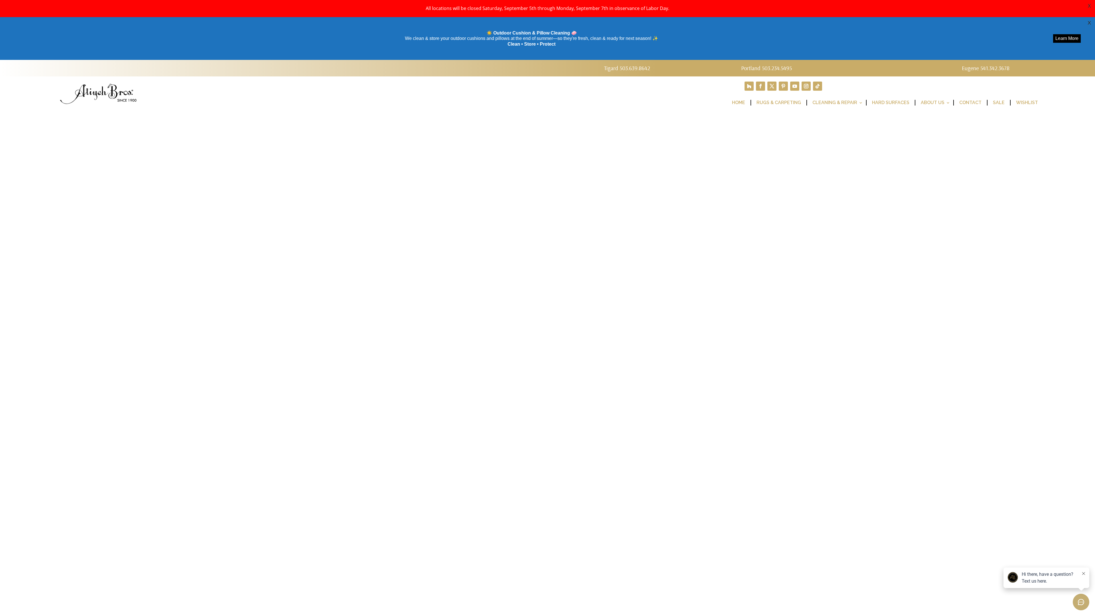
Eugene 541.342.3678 (985, 68)
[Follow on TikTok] (817, 86)
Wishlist (1027, 102)
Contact (970, 102)
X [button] (1089, 5)
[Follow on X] (771, 86)
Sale (999, 102)
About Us (932, 102)
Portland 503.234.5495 (766, 68)
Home (738, 102)
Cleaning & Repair (834, 102)
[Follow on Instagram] (806, 86)
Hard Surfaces (890, 102)
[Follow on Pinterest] (783, 86)
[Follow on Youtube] (794, 86)
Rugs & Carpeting (779, 102)
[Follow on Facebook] (760, 86)
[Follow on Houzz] (749, 86)
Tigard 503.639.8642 (627, 68)
